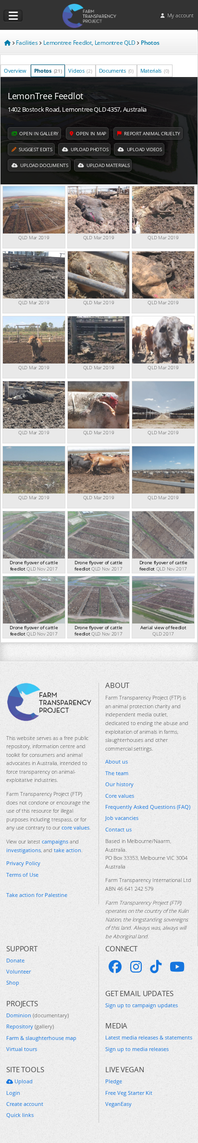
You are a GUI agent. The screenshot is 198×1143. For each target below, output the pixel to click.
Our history (119, 784)
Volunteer (18, 971)
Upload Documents (43, 165)
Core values (119, 795)
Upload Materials (107, 165)
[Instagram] (136, 967)
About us (116, 761)
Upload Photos (88, 149)
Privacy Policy (23, 863)
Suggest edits (35, 149)
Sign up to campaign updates (141, 1005)
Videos (80, 70)
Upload (23, 1081)
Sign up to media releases (137, 1048)
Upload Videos (143, 149)
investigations (23, 850)
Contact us (118, 829)
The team (116, 773)
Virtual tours (21, 1048)
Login (13, 1092)
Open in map (90, 133)
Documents (116, 70)
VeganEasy (118, 1103)
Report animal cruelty (151, 133)
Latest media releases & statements (148, 1037)
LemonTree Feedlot (45, 96)
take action (67, 850)
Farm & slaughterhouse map (41, 1037)
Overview (15, 70)
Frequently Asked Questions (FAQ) (147, 806)
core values (75, 827)
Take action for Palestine (36, 894)
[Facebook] (115, 967)
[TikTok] (156, 967)
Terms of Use (22, 874)
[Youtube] (177, 967)
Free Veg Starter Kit (128, 1092)
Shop (12, 982)
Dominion (37, 1015)
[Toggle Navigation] (13, 16)
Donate (15, 960)
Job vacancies (121, 817)
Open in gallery (38, 133)
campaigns (55, 841)
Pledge (113, 1081)
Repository (30, 1026)
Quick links (20, 1114)
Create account (24, 1103)
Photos (48, 70)
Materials (154, 70)
